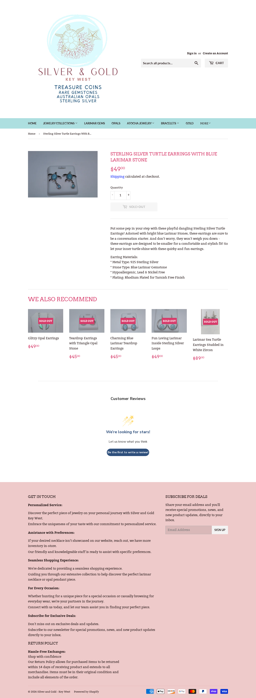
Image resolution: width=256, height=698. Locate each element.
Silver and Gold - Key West (53, 691)
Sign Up (219, 530)
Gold (190, 123)
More (204, 123)
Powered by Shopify (86, 691)
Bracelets (169, 123)
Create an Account (215, 53)
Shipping (117, 176)
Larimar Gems (94, 123)
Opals (116, 123)
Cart (219, 63)
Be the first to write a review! (128, 452)
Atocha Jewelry (139, 123)
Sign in (192, 53)
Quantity (116, 187)
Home (32, 123)
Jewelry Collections (59, 123)
